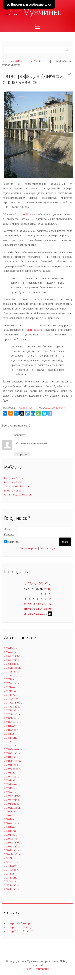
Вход (28, 969)
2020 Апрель (12, 823)
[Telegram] (49, 413)
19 (29, 609)
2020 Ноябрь (12, 850)
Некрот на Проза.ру (20, 927)
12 (29, 604)
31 (34, 61)
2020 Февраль (13, 815)
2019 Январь (12, 765)
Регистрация (47, 548)
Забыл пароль (28, 548)
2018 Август (11, 745)
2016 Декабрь (12, 667)
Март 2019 (37, 584)
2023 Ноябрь (12, 885)
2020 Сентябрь (13, 842)
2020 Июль (10, 834)
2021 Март (10, 866)
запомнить (13, 541)
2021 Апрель (12, 870)
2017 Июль (10, 695)
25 (25, 613)
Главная (7, 61)
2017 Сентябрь (13, 702)
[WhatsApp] (38, 413)
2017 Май (9, 687)
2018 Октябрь (12, 753)
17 (49, 604)
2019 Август (11, 792)
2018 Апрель (12, 730)
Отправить (22, 454)
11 (25, 604)
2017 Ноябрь (12, 710)
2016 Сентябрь (13, 656)
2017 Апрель (12, 683)
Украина (60, 408)
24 (49, 609)
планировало (34, 329)
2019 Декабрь (12, 807)
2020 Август (11, 838)
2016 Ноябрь (12, 663)
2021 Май (9, 873)
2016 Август (11, 652)
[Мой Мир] (16, 413)
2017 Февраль (13, 675)
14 (37, 604)
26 (29, 613)
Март (26, 61)
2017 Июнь (10, 691)
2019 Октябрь (12, 800)
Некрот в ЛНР (24, 408)
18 (25, 609)
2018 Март (10, 726)
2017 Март (10, 679)
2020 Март (10, 819)
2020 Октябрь (12, 846)
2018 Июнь (10, 737)
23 (45, 609)
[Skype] (44, 413)
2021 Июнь (10, 877)
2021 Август (11, 881)
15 (41, 604)
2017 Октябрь (12, 706)
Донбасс (50, 408)
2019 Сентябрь (13, 796)
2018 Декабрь (12, 761)
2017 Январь (12, 671)
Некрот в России (14, 478)
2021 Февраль (13, 862)
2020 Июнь (10, 831)
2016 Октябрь (12, 660)
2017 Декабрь (12, 714)
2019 (17, 61)
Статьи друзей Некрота (18, 494)
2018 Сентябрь (13, 749)
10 (49, 599)
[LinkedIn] (33, 413)
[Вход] (29, 435)
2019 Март (10, 772)
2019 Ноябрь (12, 803)
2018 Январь (12, 718)
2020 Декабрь (12, 854)
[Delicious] (27, 413)
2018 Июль (10, 741)
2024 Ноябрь (12, 889)
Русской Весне (24, 214)
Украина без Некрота (17, 486)
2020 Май (9, 827)
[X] (21, 413)
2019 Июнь (10, 784)
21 (37, 609)
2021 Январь (12, 858)
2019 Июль (10, 788)
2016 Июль (10, 648)
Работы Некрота (14, 490)
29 (41, 613)
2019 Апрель (12, 776)
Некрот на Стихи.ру (19, 923)
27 (33, 613)
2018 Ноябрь (12, 757)
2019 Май (9, 780)
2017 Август (11, 699)
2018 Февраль (13, 722)
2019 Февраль (13, 769)
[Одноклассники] (10, 413)
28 (37, 613)
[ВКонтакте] (5, 413)
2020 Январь (12, 811)
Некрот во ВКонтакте (20, 931)
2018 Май (9, 733)
